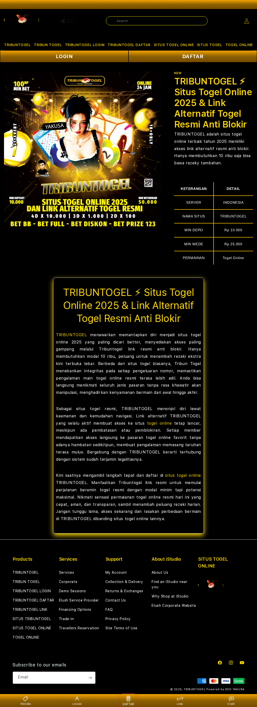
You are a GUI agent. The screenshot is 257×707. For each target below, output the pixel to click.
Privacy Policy (118, 619)
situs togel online (183, 475)
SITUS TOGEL (209, 45)
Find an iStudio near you (169, 584)
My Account (116, 572)
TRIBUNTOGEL (17, 45)
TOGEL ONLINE (239, 45)
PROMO (25, 703)
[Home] (21, 21)
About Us (160, 572)
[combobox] (157, 20)
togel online (159, 423)
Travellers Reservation (79, 628)
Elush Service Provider (79, 600)
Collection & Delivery (124, 582)
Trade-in (66, 619)
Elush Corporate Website (174, 606)
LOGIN (64, 56)
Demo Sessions (72, 591)
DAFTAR (193, 56)
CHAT (231, 703)
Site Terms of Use (121, 628)
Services (66, 572)
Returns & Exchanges (124, 591)
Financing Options (75, 610)
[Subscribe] (89, 677)
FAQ (109, 610)
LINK (180, 703)
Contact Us (115, 600)
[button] (17, 45)
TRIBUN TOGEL (48, 45)
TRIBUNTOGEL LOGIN (85, 45)
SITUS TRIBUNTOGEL (32, 619)
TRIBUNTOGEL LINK (30, 610)
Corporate (68, 582)
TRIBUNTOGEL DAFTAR (129, 45)
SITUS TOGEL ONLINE (174, 45)
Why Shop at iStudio (170, 596)
